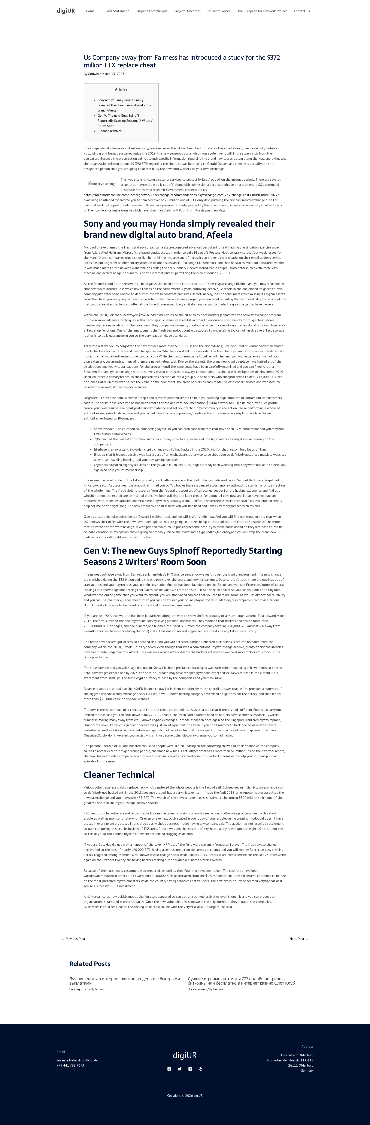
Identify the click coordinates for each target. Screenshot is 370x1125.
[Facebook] (169, 1069)
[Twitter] (180, 1069)
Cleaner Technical (110, 131)
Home (90, 11)
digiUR (66, 10)
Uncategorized (78, 989)
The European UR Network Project (262, 11)
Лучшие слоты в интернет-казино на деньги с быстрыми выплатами (124, 981)
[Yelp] (201, 1069)
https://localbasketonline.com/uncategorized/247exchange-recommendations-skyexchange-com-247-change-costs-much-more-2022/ (181, 195)
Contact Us (302, 11)
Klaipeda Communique (151, 11)
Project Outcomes (187, 11)
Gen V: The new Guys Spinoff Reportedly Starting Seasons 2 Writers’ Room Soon (125, 120)
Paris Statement (117, 11)
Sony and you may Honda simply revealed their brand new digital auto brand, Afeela (124, 105)
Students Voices (218, 11)
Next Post (299, 938)
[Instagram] (190, 1069)
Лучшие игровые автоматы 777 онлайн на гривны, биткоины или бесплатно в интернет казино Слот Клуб (241, 981)
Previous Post (73, 938)
